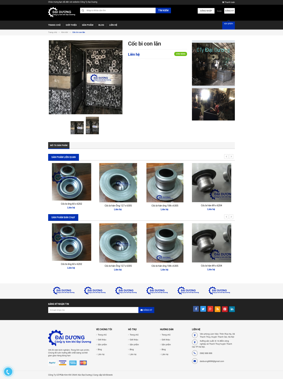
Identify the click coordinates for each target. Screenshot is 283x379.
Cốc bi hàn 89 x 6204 (211, 205)
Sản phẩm (102, 344)
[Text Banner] (213, 104)
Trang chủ (102, 334)
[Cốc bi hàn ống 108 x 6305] (164, 182)
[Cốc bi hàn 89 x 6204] (211, 182)
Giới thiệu (102, 339)
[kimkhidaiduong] (61, 13)
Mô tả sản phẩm (58, 145)
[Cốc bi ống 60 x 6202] (71, 181)
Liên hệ (101, 354)
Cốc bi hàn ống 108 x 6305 (164, 205)
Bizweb (109, 374)
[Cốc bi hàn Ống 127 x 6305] (118, 182)
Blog (100, 349)
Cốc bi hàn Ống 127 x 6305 (118, 205)
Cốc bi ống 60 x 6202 (71, 204)
